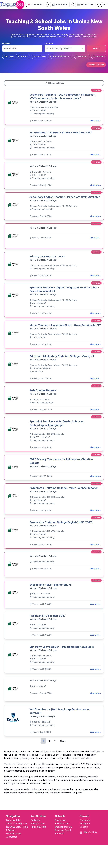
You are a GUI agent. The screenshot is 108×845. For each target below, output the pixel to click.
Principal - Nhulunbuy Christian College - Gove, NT (61, 356)
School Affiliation (61, 56)
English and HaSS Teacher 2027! (50, 584)
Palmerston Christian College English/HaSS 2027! (61, 522)
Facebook (85, 820)
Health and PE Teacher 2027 (47, 615)
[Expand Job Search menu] (46, 4)
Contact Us (11, 837)
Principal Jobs (37, 823)
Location (49, 43)
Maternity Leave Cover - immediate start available (61, 646)
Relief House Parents (42, 390)
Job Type (8, 56)
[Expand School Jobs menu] (71, 4)
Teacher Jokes (13, 833)
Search (96, 48)
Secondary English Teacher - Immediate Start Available (64, 197)
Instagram (85, 823)
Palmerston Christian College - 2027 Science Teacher (63, 488)
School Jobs (61, 4)
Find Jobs (35, 820)
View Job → (95, 120)
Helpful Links (90, 832)
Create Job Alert (96, 65)
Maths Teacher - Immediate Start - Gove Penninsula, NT (65, 325)
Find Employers (38, 827)
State (23, 56)
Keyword (6, 43)
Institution (81, 56)
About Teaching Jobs (16, 823)
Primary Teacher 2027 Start (47, 256)
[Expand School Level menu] (97, 4)
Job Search (36, 4)
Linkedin (84, 827)
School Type (39, 56)
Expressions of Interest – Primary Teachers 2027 (60, 132)
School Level (87, 4)
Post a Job (60, 820)
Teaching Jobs (13, 820)
